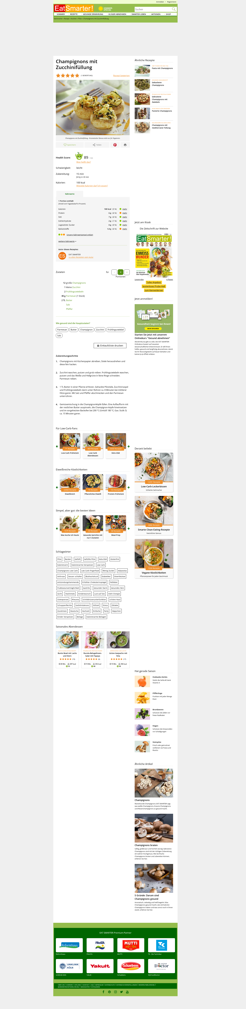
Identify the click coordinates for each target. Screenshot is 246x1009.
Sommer (61, 14)
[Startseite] (74, 8)
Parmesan (71, 296)
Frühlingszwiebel (116, 329)
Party (106, 611)
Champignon (86, 329)
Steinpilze (157, 742)
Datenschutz (110, 985)
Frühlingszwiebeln (75, 291)
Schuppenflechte (64, 605)
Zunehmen (62, 611)
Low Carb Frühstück (70, 453)
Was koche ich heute (70, 535)
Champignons (79, 282)
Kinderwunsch (84, 594)
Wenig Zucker (108, 570)
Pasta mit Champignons (162, 68)
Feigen (155, 726)
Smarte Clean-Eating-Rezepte (154, 529)
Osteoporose (62, 599)
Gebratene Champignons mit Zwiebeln (159, 99)
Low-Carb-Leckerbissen (154, 486)
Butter (69, 300)
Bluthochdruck (92, 576)
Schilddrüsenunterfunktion (94, 599)
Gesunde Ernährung (93, 14)
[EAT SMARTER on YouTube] (127, 992)
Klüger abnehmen (117, 14)
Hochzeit (85, 611)
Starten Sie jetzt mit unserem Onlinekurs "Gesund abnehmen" (152, 336)
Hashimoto (70, 594)
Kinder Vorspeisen (65, 617)
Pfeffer (69, 309)
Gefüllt (77, 559)
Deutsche (74, 611)
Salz (68, 304)
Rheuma (75, 599)
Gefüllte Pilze (89, 559)
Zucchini (76, 287)
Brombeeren (158, 709)
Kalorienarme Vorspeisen (82, 565)
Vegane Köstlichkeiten (154, 572)
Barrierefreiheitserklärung (68, 987)
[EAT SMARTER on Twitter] (121, 992)
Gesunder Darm (100, 588)
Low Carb (101, 565)
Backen (68, 559)
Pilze (59, 559)
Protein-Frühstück (116, 494)
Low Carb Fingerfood (90, 570)
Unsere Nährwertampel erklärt (80, 235)
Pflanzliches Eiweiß (93, 494)
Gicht (59, 594)
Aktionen (155, 14)
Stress (105, 605)
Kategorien (95, 987)
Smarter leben (139, 14)
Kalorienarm (62, 565)
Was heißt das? (83, 162)
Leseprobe (139, 279)
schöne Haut (115, 599)
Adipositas (122, 570)
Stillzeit (96, 605)
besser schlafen (75, 576)
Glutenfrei (114, 559)
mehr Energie (114, 594)
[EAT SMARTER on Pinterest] (109, 992)
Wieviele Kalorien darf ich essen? (92, 185)
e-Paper (169, 279)
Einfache (96, 611)
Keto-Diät (116, 453)
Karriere (69, 985)
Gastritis (86, 588)
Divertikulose (119, 576)
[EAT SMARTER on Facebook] (103, 992)
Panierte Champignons (162, 111)
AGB (92, 985)
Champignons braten (146, 845)
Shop (168, 14)
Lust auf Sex (99, 594)
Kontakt (86, 985)
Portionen (120, 276)
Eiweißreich (70, 494)
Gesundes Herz (117, 588)
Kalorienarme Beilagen (96, 617)
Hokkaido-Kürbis (160, 677)
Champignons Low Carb (67, 570)
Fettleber (114, 582)
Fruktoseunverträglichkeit (68, 588)
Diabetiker (106, 576)
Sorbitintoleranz (82, 605)
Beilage (80, 617)
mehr (124, 209)
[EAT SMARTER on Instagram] (115, 992)
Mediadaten (85, 987)
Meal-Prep (115, 535)
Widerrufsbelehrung (147, 985)
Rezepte (74, 14)
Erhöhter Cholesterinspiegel (94, 582)
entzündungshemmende (68, 582)
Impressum (99, 985)
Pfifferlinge (157, 693)
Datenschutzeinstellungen (126, 985)
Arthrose (61, 576)
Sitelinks (77, 985)
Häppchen (116, 611)
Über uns (61, 985)
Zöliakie (115, 605)
